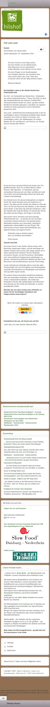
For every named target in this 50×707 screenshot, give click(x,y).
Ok (3, 698)
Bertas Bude (21, 573)
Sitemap (10, 643)
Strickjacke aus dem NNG (13, 421)
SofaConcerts (9, 550)
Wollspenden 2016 (11, 425)
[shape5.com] (25, 682)
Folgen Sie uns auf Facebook (15, 508)
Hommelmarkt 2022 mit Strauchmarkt (18, 439)
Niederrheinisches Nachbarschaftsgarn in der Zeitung (24, 414)
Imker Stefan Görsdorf (26, 597)
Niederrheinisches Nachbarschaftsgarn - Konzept (22, 412)
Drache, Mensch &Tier (28, 325)
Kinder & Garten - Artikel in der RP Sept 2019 (21, 479)
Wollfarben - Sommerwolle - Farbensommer (20, 423)
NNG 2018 (8, 416)
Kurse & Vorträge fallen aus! (14, 471)
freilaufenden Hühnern (12, 593)
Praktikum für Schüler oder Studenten (18, 489)
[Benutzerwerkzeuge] (42, 49)
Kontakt (10, 647)
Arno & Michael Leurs (35, 575)
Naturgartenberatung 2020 (14, 447)
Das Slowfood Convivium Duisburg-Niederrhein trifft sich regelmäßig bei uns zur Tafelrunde (23, 525)
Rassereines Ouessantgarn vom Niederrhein (21, 419)
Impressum (11, 650)
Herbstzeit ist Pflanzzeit (12, 463)
